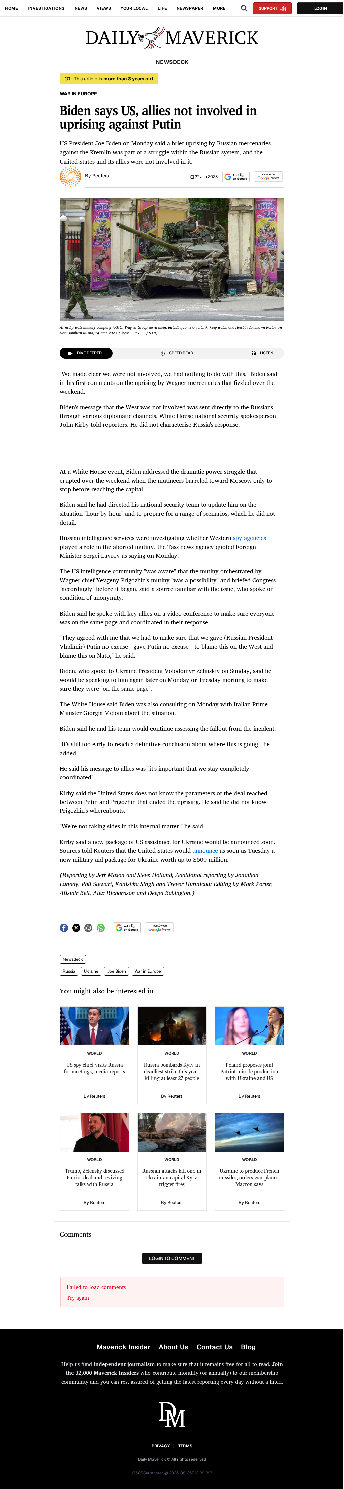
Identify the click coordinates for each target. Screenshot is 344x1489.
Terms (185, 1446)
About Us (173, 1347)
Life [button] (162, 8)
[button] (236, 177)
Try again (78, 1298)
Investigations (46, 8)
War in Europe (148, 971)
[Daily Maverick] (172, 37)
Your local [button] (134, 8)
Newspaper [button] (190, 8)
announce (205, 850)
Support (268, 8)
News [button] (81, 8)
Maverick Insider (123, 1347)
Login (320, 8)
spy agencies (249, 538)
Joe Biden (116, 971)
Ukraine (91, 971)
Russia (69, 971)
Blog (248, 1347)
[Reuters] (70, 176)
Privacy (161, 1446)
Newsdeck (73, 959)
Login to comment (172, 1258)
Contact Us (215, 1347)
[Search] (244, 8)
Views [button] (104, 8)
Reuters (100, 176)
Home (11, 8)
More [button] (219, 8)
